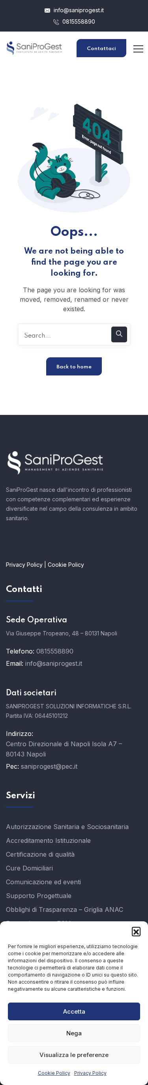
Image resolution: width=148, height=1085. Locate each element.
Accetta (74, 1011)
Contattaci (101, 48)
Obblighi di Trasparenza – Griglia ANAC (64, 909)
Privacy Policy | (27, 564)
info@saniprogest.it (78, 10)
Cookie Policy (54, 1073)
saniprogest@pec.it (49, 766)
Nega (74, 1033)
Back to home (74, 367)
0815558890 (78, 21)
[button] (136, 931)
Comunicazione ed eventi (43, 882)
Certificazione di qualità (40, 854)
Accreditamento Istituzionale (48, 840)
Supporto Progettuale (38, 896)
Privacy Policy (90, 1073)
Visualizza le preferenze (74, 1055)
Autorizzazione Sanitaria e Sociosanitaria (67, 827)
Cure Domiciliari (29, 868)
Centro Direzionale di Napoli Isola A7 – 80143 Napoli (64, 749)
